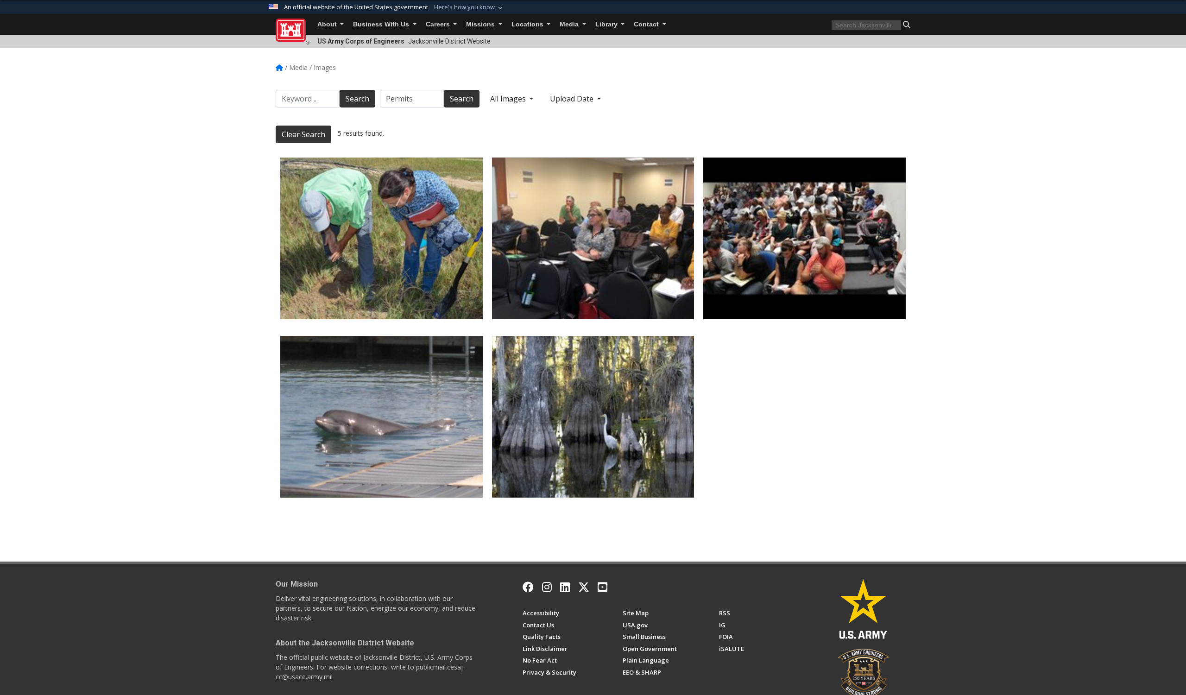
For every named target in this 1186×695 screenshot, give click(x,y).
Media (570, 24)
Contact (647, 24)
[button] (469, 7)
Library (607, 24)
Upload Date (572, 99)
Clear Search (303, 134)
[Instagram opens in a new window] (547, 587)
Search (357, 99)
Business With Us (382, 24)
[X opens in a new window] (583, 587)
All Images (509, 99)
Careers (439, 24)
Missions (481, 24)
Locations (528, 24)
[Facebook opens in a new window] (528, 587)
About (328, 24)
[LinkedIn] (565, 587)
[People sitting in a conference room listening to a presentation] (593, 238)
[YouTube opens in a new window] (602, 587)
